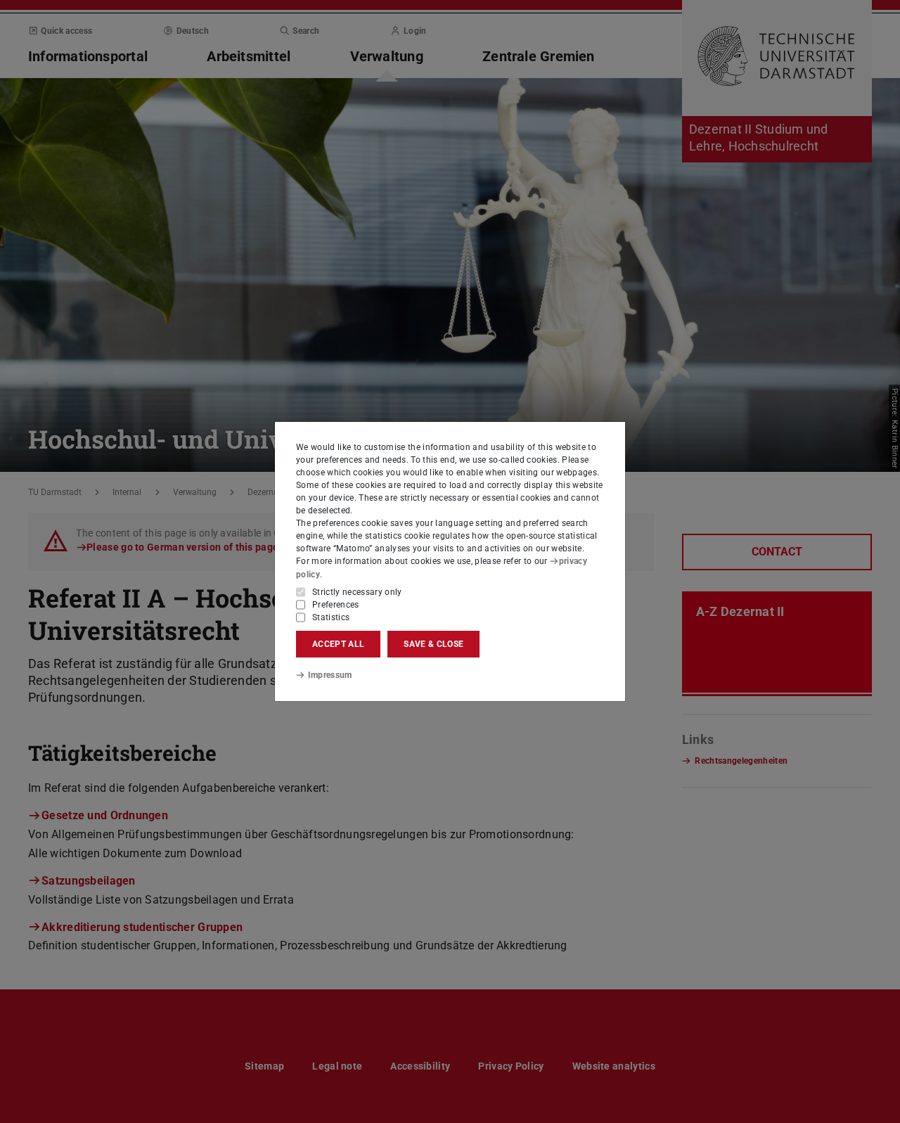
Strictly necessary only (357, 592)
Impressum (330, 675)
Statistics (330, 617)
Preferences (335, 605)
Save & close (433, 644)
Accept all (338, 644)
